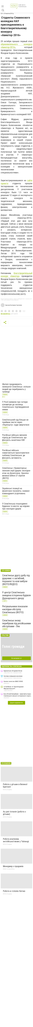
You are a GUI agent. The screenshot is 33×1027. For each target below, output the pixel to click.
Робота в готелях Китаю (14, 891)
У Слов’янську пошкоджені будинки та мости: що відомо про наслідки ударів (16, 506)
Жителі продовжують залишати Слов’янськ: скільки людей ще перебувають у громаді (16, 388)
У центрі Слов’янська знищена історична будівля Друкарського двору (16, 595)
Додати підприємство (16, 703)
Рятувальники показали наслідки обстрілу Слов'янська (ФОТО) (15, 609)
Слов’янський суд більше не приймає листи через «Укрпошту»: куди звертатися (15, 422)
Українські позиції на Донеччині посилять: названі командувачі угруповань (16, 491)
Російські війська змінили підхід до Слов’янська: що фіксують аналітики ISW (14, 437)
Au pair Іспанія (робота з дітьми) (14, 812)
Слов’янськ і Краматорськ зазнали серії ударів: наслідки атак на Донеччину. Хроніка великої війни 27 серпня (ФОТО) (16, 473)
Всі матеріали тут (16, 658)
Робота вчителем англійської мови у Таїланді (16, 840)
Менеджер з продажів (13, 866)
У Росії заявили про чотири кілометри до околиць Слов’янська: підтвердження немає (15, 406)
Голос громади (13, 646)
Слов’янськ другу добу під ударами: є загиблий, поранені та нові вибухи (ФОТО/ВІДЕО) (16, 580)
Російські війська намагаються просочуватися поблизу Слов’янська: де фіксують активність (15, 454)
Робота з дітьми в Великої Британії (15, 785)
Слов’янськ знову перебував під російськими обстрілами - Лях (16, 623)
